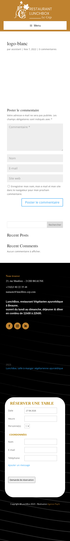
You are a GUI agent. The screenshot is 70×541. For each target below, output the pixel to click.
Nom (10, 441)
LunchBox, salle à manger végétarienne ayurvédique (34, 368)
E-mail (11, 449)
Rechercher (55, 224)
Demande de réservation (22, 479)
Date (10, 410)
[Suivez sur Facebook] (9, 326)
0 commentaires (47, 49)
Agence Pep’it (54, 504)
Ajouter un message (19, 465)
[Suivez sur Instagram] (17, 326)
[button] (35, 25)
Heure (11, 418)
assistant (16, 49)
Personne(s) (14, 426)
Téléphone (14, 458)
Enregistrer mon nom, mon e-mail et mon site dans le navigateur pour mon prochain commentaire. (34, 190)
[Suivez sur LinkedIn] (25, 326)
